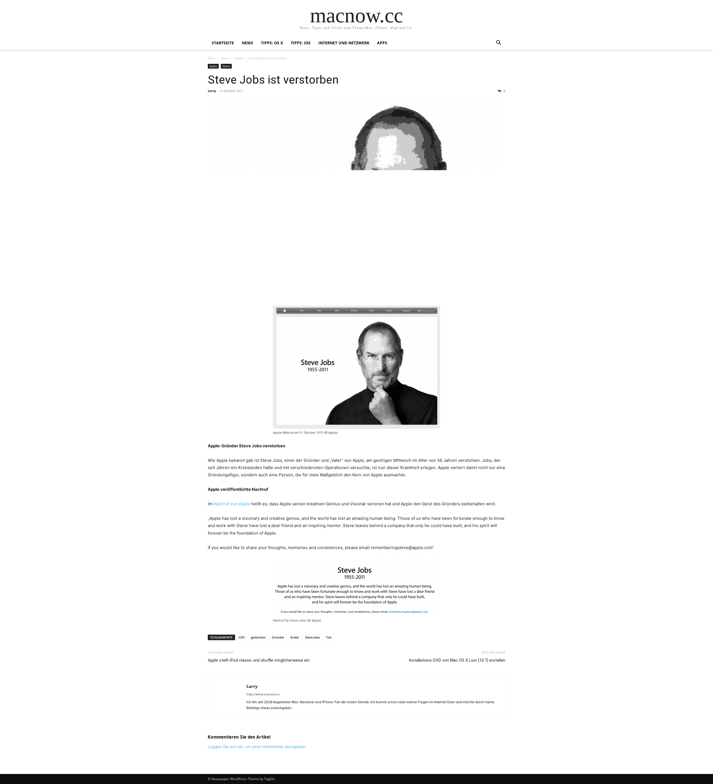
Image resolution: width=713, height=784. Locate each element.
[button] (498, 43)
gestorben (258, 637)
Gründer (278, 637)
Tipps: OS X (272, 42)
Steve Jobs (312, 637)
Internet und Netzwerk (343, 42)
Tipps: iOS (301, 42)
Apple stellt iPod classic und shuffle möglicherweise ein (258, 660)
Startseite (223, 42)
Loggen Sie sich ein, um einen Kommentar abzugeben (257, 746)
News (247, 42)
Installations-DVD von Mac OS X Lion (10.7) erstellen (457, 660)
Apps (382, 42)
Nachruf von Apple (232, 503)
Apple (239, 58)
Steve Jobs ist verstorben (273, 79)
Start (211, 58)
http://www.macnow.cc (263, 694)
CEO (242, 637)
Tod (328, 637)
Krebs (294, 637)
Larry (212, 91)
